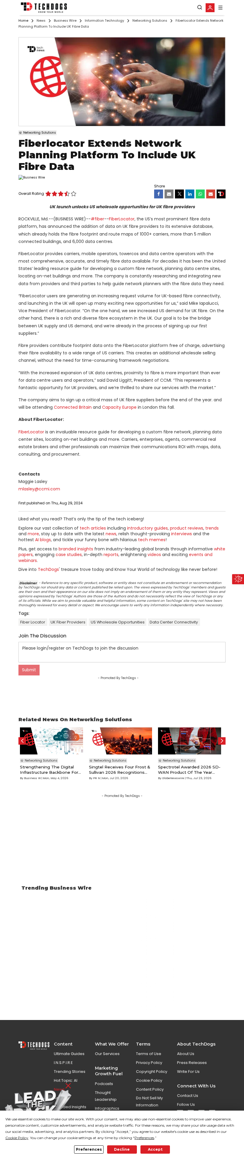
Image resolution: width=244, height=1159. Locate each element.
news (111, 534)
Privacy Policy (149, 1062)
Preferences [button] (144, 1138)
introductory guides (147, 528)
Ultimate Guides (69, 1054)
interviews (181, 534)
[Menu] (220, 7)
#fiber (97, 219)
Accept (155, 1149)
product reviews (186, 528)
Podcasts (104, 1084)
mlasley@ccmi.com (39, 489)
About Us (185, 1054)
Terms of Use (148, 1054)
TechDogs (48, 569)
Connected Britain (73, 407)
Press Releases (192, 1062)
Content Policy (150, 1089)
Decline (122, 1149)
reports (111, 555)
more (33, 534)
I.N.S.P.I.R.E (63, 1062)
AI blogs (43, 540)
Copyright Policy (151, 1071)
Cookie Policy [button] (16, 1138)
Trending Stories (69, 1071)
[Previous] (22, 741)
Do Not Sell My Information (149, 1101)
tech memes (151, 540)
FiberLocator (121, 219)
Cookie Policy (149, 1080)
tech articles (93, 528)
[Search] (199, 7)
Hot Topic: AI (65, 1080)
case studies (69, 555)
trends (212, 528)
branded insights (76, 549)
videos (154, 555)
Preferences (89, 1149)
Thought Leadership (106, 1096)
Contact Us (187, 1095)
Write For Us (188, 1071)
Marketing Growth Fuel (109, 1070)
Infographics (107, 1108)
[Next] (222, 741)
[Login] (210, 7)
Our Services (107, 1054)
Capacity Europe (119, 407)
